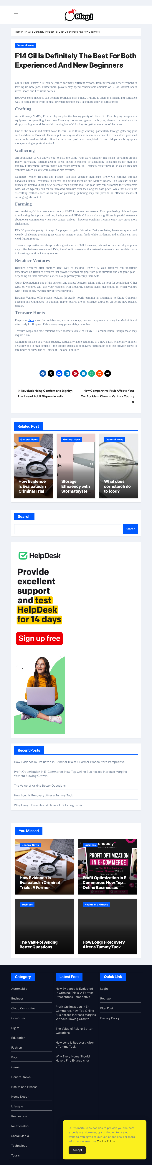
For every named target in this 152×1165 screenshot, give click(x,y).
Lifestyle (17, 1106)
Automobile (19, 989)
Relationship (20, 1126)
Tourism (16, 1155)
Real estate (19, 1116)
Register (106, 998)
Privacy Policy (110, 1018)
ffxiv (31, 320)
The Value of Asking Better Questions (40, 786)
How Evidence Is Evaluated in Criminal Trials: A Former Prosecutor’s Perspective (33, 493)
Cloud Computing (23, 1008)
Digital (15, 1028)
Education (18, 1038)
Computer (18, 1018)
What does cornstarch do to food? (117, 486)
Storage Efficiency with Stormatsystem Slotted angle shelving (75, 491)
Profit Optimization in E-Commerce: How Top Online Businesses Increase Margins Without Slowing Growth (107, 887)
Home (18, 31)
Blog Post (106, 1008)
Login (104, 989)
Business (90, 845)
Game (15, 1067)
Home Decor (20, 1097)
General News (25, 45)
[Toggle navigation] (16, 15)
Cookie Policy (106, 1141)
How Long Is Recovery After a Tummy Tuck (43, 795)
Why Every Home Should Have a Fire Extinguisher (48, 805)
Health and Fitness (96, 904)
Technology (19, 1146)
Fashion (16, 1047)
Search (24, 516)
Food (14, 1057)
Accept (77, 1150)
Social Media (20, 1136)
